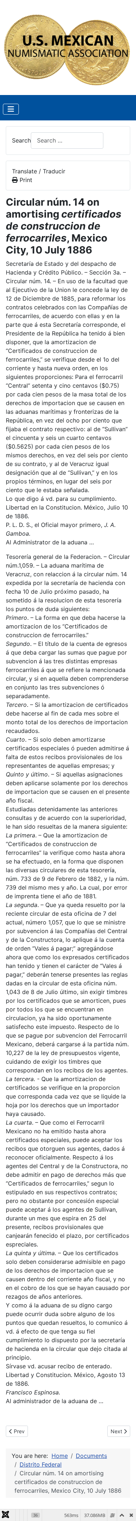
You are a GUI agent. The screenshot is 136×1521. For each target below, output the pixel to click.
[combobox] (67, 140)
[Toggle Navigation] (11, 109)
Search (21, 140)
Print (25, 180)
